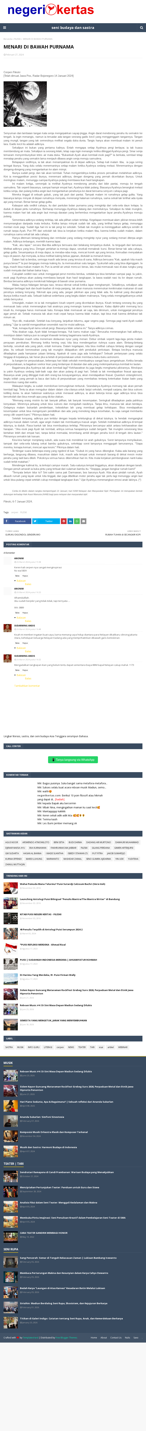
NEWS (71, 1047)
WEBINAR (122, 1047)
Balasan (21, 580)
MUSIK (20, 1047)
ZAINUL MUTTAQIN (15, 864)
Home (94, 1337)
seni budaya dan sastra (73, 27)
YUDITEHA (133, 858)
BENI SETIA (59, 842)
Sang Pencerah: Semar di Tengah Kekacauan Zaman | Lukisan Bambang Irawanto (68, 1257)
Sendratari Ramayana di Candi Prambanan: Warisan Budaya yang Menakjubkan (67, 1172)
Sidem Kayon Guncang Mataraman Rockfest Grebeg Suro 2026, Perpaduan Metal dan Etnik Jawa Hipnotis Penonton (76, 991)
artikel (111, 1047)
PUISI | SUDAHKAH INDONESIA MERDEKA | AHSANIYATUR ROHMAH (58, 959)
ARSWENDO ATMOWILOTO (35, 842)
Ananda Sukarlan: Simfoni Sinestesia (42, 1117)
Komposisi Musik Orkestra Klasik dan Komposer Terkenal (54, 1132)
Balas (17, 576)
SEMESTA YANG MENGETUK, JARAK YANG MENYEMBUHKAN (53, 1020)
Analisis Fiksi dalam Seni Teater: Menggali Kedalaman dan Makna (58, 1202)
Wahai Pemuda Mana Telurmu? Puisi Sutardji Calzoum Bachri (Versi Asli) (62, 884)
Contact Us (115, 1337)
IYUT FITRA (97, 853)
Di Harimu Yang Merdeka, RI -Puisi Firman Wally (47, 975)
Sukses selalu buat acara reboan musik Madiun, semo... (74, 787)
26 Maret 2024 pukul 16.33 (29, 592)
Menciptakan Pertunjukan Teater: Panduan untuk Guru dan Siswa (59, 1187)
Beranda (8, 38)
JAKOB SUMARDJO (116, 853)
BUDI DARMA (75, 842)
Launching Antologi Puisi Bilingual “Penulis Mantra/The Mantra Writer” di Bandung (70, 899)
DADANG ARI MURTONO (98, 842)
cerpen (14, 512)
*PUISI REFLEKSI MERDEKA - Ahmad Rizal (43, 944)
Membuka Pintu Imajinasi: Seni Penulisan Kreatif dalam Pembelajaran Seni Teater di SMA (73, 1217)
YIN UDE (119, 858)
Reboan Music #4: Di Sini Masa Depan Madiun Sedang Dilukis (56, 1005)
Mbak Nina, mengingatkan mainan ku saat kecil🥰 (71, 807)
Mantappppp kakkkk (54, 811)
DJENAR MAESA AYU (15, 847)
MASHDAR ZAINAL (73, 858)
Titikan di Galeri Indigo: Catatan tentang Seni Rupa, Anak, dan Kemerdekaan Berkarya (71, 1318)
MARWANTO (53, 858)
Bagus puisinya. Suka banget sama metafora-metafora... (75, 783)
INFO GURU (34, 1047)
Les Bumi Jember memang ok (60, 823)
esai (101, 1047)
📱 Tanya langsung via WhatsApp (73, 759)
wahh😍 (47, 791)
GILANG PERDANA (101, 847)
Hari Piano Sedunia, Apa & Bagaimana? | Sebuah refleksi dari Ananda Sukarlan (66, 1101)
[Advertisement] (73, 1386)
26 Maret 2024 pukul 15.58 (29, 562)
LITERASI (48, 1047)
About (104, 1337)
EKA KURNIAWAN (37, 847)
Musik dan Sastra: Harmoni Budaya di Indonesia (48, 1147)
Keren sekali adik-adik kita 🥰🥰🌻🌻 (64, 815)
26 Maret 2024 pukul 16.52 (29, 659)
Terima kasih (50, 819)
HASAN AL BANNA (32, 853)
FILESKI (17, 38)
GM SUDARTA (12, 853)
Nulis (127, 1337)
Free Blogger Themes (66, 1337)
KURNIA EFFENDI (13, 858)
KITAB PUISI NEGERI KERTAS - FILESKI (40, 914)
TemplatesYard (30, 1337)
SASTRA (9, 1047)
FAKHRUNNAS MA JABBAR (63, 847)
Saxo (136, 1337)
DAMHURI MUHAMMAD (127, 842)
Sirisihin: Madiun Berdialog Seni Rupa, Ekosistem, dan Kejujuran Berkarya (63, 1303)
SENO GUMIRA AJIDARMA (98, 858)
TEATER (82, 1047)
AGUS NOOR (11, 842)
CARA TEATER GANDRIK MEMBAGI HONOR (43, 1232)
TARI (92, 1047)
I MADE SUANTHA (54, 853)
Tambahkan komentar (27, 685)
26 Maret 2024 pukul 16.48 (29, 629)
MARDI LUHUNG (34, 858)
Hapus (25, 576)
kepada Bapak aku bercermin (59, 803)
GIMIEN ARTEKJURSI (123, 847)
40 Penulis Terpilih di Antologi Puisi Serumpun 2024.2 (51, 929)
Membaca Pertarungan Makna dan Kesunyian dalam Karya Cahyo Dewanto (64, 1273)
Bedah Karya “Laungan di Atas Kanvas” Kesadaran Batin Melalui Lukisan (62, 1288)
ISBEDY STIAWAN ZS (78, 853)
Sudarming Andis (24, 625)
